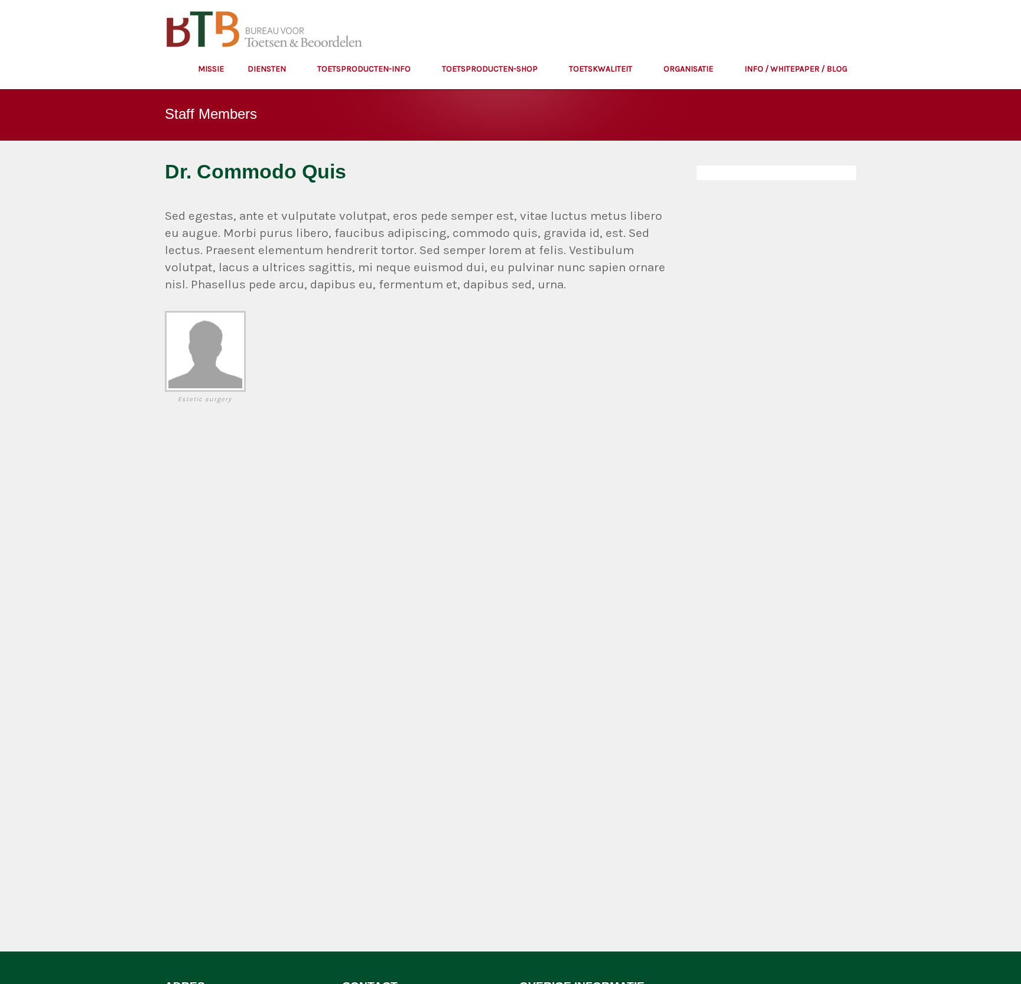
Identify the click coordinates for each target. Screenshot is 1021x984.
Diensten (268, 69)
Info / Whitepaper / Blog (795, 69)
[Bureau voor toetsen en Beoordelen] (266, 33)
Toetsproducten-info (364, 69)
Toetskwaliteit (601, 69)
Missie (211, 69)
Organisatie (689, 69)
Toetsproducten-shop (490, 69)
